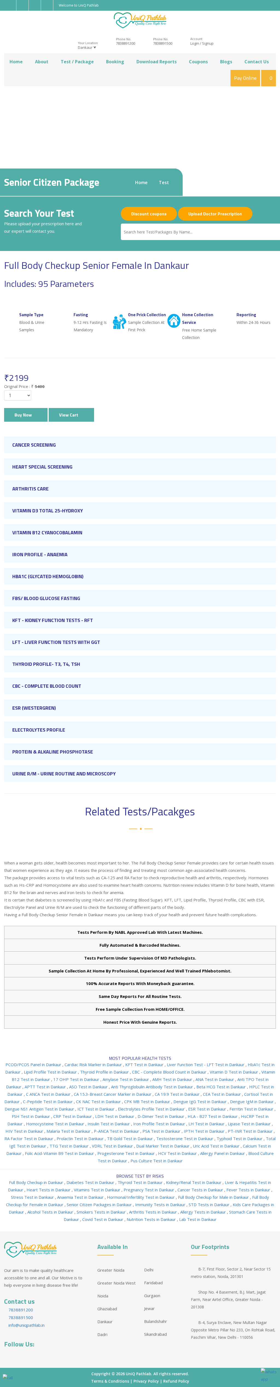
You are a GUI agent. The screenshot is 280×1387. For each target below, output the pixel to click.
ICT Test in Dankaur (96, 1109)
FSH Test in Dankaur (31, 1116)
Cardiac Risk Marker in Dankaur (94, 1064)
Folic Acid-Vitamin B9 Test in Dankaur (60, 1153)
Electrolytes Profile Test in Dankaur (152, 1109)
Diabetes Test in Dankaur (90, 1182)
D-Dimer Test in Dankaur (161, 1116)
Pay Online (245, 78)
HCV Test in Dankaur (178, 1153)
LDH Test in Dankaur (115, 1116)
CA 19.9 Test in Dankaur (178, 1094)
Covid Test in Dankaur (103, 1219)
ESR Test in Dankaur (207, 1109)
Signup (208, 43)
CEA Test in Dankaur (222, 1094)
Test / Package (77, 62)
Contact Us (256, 62)
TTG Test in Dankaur (69, 1146)
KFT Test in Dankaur (145, 1064)
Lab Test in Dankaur (198, 1219)
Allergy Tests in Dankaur (203, 1212)
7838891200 (125, 43)
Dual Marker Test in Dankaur (163, 1146)
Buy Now (24, 415)
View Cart (69, 415)
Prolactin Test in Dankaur (81, 1138)
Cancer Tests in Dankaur (200, 1189)
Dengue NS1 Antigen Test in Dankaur (40, 1109)
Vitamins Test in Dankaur (97, 1189)
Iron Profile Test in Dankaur (159, 1123)
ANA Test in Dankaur (215, 1079)
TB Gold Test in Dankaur (130, 1138)
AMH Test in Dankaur (172, 1079)
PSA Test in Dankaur (162, 1131)
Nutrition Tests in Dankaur (152, 1219)
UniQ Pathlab (138, 1373)
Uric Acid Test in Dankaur (217, 1146)
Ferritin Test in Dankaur (252, 1109)
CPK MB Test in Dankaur (147, 1101)
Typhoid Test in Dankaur (240, 1138)
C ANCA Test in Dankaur (49, 1094)
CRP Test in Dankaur (73, 1116)
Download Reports (156, 62)
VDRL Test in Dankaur (113, 1146)
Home (16, 62)
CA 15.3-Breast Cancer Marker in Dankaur (113, 1094)
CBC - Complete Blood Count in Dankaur (170, 1072)
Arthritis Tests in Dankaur (153, 1212)
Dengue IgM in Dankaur (252, 1101)
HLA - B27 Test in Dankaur (213, 1116)
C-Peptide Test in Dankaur (48, 1101)
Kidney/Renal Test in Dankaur (194, 1182)
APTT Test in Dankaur (46, 1086)
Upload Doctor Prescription (215, 213)
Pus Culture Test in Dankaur (156, 1160)
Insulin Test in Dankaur (109, 1123)
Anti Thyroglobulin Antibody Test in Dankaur (152, 1086)
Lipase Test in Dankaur (250, 1123)
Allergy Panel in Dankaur (223, 1153)
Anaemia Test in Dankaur (81, 1197)
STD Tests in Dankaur (210, 1204)
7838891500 (162, 43)
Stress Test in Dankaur (33, 1197)
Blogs (226, 62)
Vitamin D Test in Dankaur (234, 1072)
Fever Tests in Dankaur (248, 1189)
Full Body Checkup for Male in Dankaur (214, 1197)
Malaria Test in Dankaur (69, 1131)
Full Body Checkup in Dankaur (36, 1182)
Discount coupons (149, 213)
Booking (115, 62)
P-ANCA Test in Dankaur (117, 1131)
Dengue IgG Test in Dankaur (200, 1101)
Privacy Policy (146, 1381)
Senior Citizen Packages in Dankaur (100, 1204)
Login (194, 43)
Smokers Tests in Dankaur (102, 1212)
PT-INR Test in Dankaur (251, 1131)
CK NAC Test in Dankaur (99, 1101)
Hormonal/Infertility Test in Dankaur (141, 1197)
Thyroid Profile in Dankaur (105, 1072)
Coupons (198, 62)
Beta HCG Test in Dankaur (221, 1086)
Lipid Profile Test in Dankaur (51, 1072)
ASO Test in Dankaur (89, 1086)
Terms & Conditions (110, 1381)
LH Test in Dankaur (207, 1123)
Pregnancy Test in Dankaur (149, 1189)
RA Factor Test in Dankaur (29, 1138)
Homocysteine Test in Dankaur (55, 1123)
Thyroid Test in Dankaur (141, 1182)
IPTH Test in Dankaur (205, 1131)
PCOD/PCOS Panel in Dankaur (33, 1064)
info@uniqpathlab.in (26, 1325)
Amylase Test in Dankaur (126, 1079)
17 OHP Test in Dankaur (76, 1079)
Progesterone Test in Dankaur (126, 1153)
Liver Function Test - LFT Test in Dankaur (206, 1064)
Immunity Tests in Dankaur (160, 1204)
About (41, 62)
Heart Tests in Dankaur (49, 1189)
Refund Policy (176, 1381)
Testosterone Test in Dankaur (185, 1138)
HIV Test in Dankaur (24, 1131)
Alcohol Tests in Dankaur (50, 1212)
